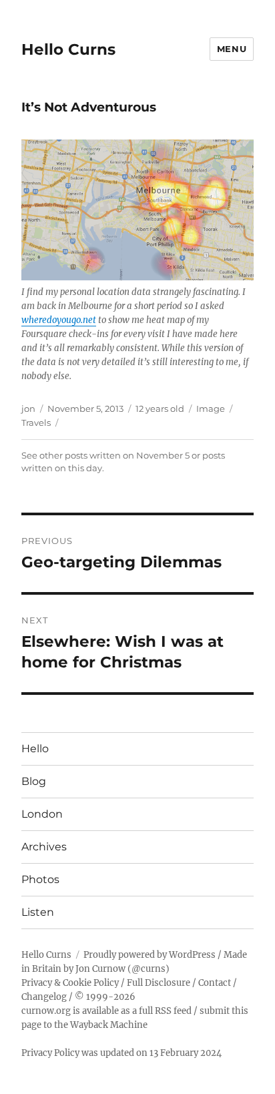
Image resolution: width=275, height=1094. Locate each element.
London (42, 814)
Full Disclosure (158, 983)
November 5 (163, 455)
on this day (78, 468)
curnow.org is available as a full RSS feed (106, 1011)
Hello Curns (68, 49)
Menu (231, 48)
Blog (33, 781)
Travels (36, 422)
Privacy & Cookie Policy (70, 983)
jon (28, 408)
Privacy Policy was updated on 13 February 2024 (121, 1053)
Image (210, 408)
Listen (37, 912)
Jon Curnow (100, 969)
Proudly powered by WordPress (149, 955)
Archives (44, 846)
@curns (148, 969)
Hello (35, 748)
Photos (40, 879)
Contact (214, 983)
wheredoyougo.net (58, 320)
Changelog (44, 997)
